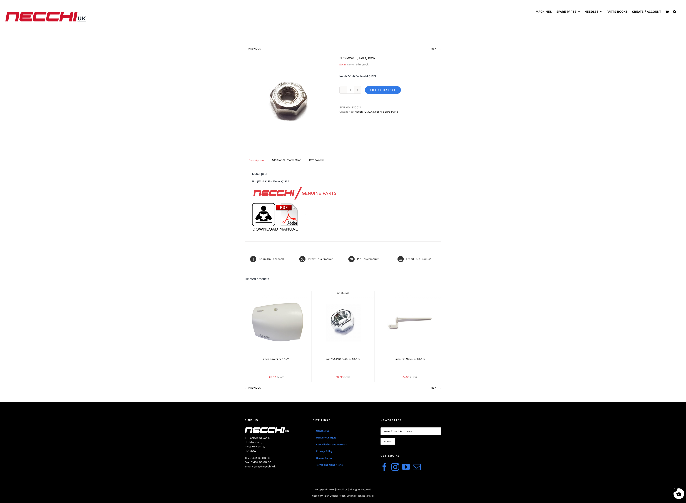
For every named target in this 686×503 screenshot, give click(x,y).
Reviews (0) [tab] (316, 160)
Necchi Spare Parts (385, 111)
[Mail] (417, 467)
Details (279, 323)
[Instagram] (395, 467)
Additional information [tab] (287, 160)
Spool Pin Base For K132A (410, 358)
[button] (674, 11)
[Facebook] (385, 467)
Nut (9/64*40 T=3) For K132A (343, 358)
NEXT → (436, 48)
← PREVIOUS (253, 48)
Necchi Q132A (363, 111)
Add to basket (383, 90)
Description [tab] (256, 160)
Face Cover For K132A (276, 358)
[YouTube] (406, 467)
